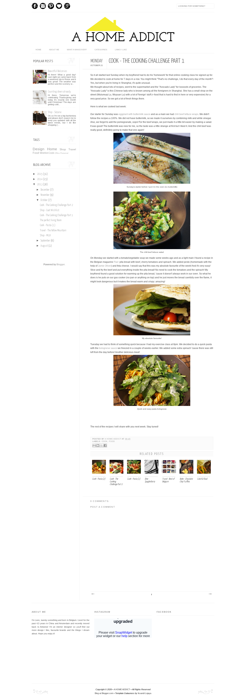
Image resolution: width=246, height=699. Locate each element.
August (44, 246)
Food (112, 441)
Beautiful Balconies (57, 71)
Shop (63, 149)
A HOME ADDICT (122, 689)
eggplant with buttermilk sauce (134, 114)
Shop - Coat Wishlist (49, 210)
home (38, 50)
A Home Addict (113, 439)
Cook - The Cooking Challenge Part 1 (56, 215)
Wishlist (44, 153)
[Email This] (94, 445)
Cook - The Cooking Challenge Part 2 (56, 205)
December (45, 189)
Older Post (209, 594)
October (44, 200)
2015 (40, 174)
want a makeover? (77, 50)
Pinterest (51, 6)
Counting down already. (59, 91)
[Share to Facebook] (105, 445)
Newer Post (92, 594)
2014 (40, 179)
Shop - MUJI (45, 235)
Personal (64, 153)
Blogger (61, 264)
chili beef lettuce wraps (186, 114)
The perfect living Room (51, 220)
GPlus (67, 6)
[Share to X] (101, 445)
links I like (121, 50)
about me (54, 50)
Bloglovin (59, 6)
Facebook (35, 6)
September (46, 240)
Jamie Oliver (104, 265)
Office (57, 153)
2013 (40, 184)
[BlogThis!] (98, 445)
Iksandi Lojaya (144, 693)
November (45, 195)
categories (101, 50)
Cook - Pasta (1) (47, 225)
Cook (105, 441)
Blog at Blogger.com (104, 693)
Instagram (43, 6)
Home (52, 149)
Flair (116, 262)
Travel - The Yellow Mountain (53, 230)
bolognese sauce (108, 348)
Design (38, 149)
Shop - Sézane (54, 112)
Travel (72, 149)
